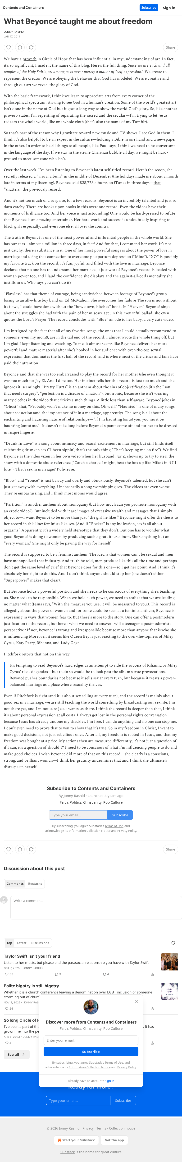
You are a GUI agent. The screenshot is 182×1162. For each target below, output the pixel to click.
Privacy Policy (126, 1067)
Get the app (114, 1140)
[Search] (173, 943)
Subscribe (148, 7)
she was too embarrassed (57, 374)
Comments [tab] (15, 884)
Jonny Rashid (14, 31)
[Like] (8, 47)
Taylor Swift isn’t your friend (32, 956)
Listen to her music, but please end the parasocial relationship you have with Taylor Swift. (77, 962)
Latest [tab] (22, 943)
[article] (91, 965)
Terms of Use (114, 1062)
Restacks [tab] (35, 884)
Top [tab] (9, 943)
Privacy (88, 1128)
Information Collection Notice (89, 1067)
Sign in (169, 7)
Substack (67, 1152)
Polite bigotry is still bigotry (31, 986)
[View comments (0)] (20, 47)
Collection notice (122, 1128)
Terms (101, 1128)
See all (13, 1054)
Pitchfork (12, 654)
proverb (29, 59)
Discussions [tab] (40, 943)
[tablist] (24, 883)
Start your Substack (78, 1140)
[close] (136, 1001)
